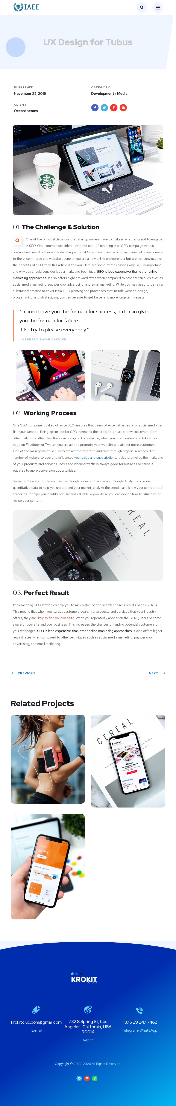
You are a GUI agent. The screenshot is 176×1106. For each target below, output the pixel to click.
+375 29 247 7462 (139, 1022)
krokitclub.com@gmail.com (36, 1022)
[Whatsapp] (94, 1078)
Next (154, 673)
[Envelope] (87, 1078)
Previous (27, 673)
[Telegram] (79, 1078)
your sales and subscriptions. (95, 457)
